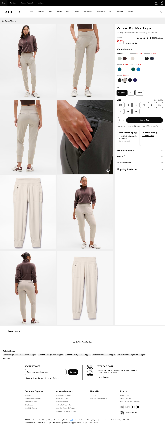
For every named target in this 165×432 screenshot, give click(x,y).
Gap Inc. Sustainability (98, 398)
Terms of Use (104, 420)
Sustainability (116, 420)
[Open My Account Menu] (156, 3)
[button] (57, 174)
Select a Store (148, 135)
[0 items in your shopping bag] (162, 3)
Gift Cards (29, 405)
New (31, 12)
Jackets (59, 12)
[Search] (161, 11)
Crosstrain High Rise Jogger (78, 355)
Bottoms (41, 12)
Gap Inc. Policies (92, 423)
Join (129, 141)
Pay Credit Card (62, 398)
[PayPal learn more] (148, 126)
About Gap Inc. (129, 420)
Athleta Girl (101, 12)
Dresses (76, 12)
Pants (13, 21)
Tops (50, 12)
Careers (93, 395)
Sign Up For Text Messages (130, 402)
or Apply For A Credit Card (66, 411)
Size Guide (158, 100)
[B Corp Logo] (90, 370)
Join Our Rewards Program (66, 408)
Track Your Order (31, 402)
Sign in (122, 141)
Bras (67, 12)
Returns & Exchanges (32, 398)
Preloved (120, 12)
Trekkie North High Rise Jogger (131, 355)
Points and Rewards (63, 395)
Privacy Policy (52, 378)
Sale (110, 12)
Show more (6, 358)
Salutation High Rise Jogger (51, 355)
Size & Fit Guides (31, 408)
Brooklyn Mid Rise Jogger (104, 355)
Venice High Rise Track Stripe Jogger (19, 355)
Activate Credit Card (64, 405)
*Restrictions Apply (34, 378)
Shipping (28, 395)
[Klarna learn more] (157, 126)
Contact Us (124, 395)
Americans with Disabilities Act (36, 423)
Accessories (88, 12)
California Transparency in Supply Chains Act (67, 423)
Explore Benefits (62, 402)
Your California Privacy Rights (86, 420)
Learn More (103, 377)
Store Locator (125, 398)
